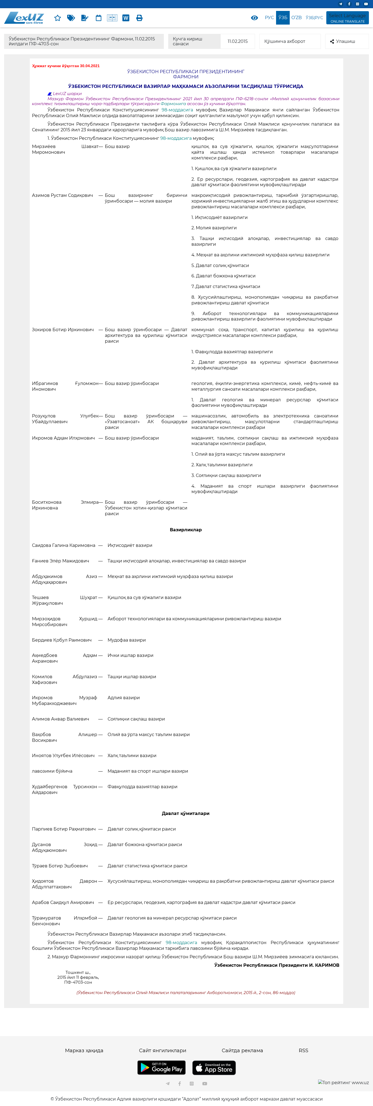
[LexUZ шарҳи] (85, 18)
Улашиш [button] (345, 41)
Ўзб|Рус (314, 17)
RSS (303, 1051)
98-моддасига (179, 109)
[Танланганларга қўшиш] (57, 18)
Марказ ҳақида (84, 1051)
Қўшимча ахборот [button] (284, 41)
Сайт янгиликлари (162, 1051)
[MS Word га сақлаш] (126, 18)
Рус (269, 17)
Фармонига (174, 103)
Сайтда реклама (242, 1051)
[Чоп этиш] (139, 18)
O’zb (296, 17)
